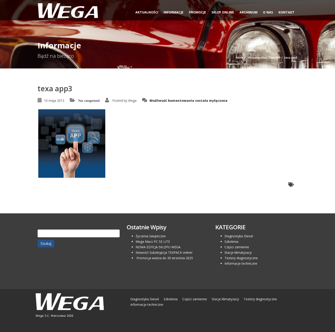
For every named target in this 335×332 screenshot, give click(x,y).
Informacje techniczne (240, 263)
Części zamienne (236, 247)
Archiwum (249, 12)
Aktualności (146, 12)
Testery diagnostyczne (241, 258)
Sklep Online (222, 12)
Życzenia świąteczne (151, 236)
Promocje (197, 12)
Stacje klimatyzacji (238, 252)
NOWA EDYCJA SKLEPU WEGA (158, 247)
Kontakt (286, 12)
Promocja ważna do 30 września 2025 (164, 258)
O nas (268, 12)
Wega (132, 100)
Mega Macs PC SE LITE (153, 241)
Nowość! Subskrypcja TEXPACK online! (164, 252)
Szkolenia (231, 241)
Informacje (173, 12)
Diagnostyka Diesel (238, 236)
